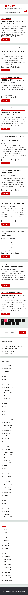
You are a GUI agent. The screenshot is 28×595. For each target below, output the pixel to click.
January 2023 (7, 430)
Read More (5, 39)
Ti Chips (10, 6)
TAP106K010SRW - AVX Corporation (14, 348)
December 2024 (8, 487)
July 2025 (6, 506)
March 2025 (7, 495)
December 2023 (8, 457)
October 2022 (7, 422)
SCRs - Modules (8, 575)
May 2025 (6, 500)
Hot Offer (6, 540)
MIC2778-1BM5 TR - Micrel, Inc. (12, 21)
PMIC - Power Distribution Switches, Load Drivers (11, 47)
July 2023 (6, 446)
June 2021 (6, 379)
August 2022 (7, 417)
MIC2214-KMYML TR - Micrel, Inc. (12, 173)
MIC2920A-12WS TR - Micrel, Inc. (12, 80)
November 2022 (8, 425)
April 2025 (6, 498)
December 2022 (8, 428)
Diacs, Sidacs (7, 567)
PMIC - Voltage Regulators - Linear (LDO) (11, 77)
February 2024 (7, 463)
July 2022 (6, 414)
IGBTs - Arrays (7, 572)
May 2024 (6, 471)
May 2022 (6, 409)
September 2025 (8, 511)
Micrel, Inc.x (12, 23)
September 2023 (8, 452)
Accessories (7, 545)
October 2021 (7, 390)
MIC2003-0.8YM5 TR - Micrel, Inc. (13, 51)
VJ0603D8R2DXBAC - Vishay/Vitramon (14, 346)
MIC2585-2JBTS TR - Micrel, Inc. (12, 204)
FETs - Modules (8, 570)
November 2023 (8, 455)
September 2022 (8, 419)
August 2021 (7, 384)
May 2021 (6, 376)
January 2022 (7, 398)
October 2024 (7, 481)
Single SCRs (7, 551)
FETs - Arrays (7, 559)
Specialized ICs (8, 580)
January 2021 (7, 366)
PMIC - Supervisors (6, 18)
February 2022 (7, 401)
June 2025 (6, 503)
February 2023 (7, 433)
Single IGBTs (7, 556)
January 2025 (7, 490)
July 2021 (6, 382)
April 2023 (6, 438)
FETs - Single (7, 561)
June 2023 (6, 444)
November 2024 (8, 484)
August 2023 (7, 449)
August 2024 (7, 476)
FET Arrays (7, 543)
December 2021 (8, 395)
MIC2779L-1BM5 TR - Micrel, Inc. (12, 266)
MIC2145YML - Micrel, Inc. (10, 140)
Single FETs (7, 548)
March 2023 (7, 436)
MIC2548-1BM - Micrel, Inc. (10, 112)
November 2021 (8, 393)
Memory (6, 532)
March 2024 (7, 465)
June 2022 (6, 411)
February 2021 (7, 368)
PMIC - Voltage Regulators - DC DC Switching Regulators (12, 137)
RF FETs (6, 535)
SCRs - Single (7, 564)
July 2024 (6, 473)
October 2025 (7, 514)
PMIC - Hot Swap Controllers (8, 201)
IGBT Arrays (7, 553)
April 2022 (6, 406)
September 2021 (8, 387)
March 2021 (7, 371)
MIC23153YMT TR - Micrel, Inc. (11, 236)
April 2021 (6, 374)
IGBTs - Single (7, 578)
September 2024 (8, 479)
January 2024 (7, 460)
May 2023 (6, 441)
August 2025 (7, 508)
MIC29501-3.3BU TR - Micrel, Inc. (12, 295)
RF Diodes (6, 537)
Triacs (5, 529)
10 (13, 324)
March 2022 (7, 403)
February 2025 (7, 492)
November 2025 (8, 516)
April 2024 (6, 468)
